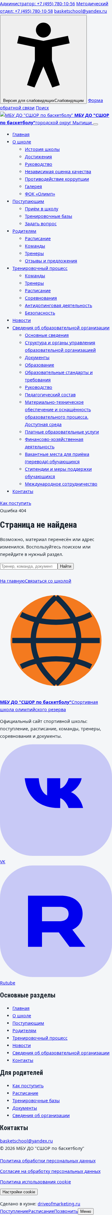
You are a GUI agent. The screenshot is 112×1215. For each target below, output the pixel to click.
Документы (37, 357)
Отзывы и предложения (51, 261)
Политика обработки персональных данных (48, 1161)
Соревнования (41, 298)
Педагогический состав (50, 395)
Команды (35, 246)
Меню (85, 1211)
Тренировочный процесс (40, 268)
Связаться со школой (48, 581)
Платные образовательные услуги (62, 432)
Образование (39, 365)
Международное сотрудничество (61, 484)
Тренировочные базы (48, 216)
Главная (21, 134)
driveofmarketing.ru (59, 1204)
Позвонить (66, 1211)
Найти (65, 566)
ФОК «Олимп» (40, 194)
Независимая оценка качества (58, 171)
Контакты (22, 491)
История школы (42, 149)
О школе (21, 142)
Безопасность (40, 313)
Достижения (38, 157)
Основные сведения (47, 335)
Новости (21, 320)
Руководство (38, 164)
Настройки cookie (18, 1192)
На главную (12, 581)
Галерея (33, 186)
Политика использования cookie (35, 1182)
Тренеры (34, 253)
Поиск (42, 108)
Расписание (38, 238)
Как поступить (15, 503)
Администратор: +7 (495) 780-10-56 (37, 4)
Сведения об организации (41, 1115)
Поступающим (28, 201)
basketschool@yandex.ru (80, 11)
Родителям (24, 231)
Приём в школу (41, 209)
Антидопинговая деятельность (58, 305)
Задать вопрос (41, 224)
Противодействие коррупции (57, 179)
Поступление (14, 1211)
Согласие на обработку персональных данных (50, 1171)
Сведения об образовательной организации (61, 328)
